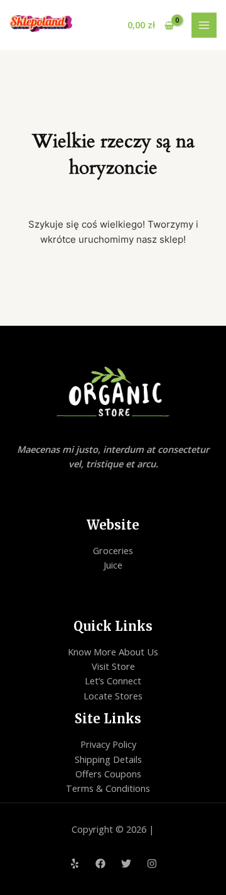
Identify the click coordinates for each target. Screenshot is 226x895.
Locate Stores (113, 695)
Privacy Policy (108, 744)
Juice (113, 565)
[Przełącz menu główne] (204, 25)
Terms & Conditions (108, 788)
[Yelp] (75, 864)
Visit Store (113, 666)
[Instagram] (152, 864)
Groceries (113, 550)
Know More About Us (113, 651)
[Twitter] (126, 864)
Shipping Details (108, 759)
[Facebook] (100, 864)
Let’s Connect (113, 680)
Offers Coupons (108, 773)
